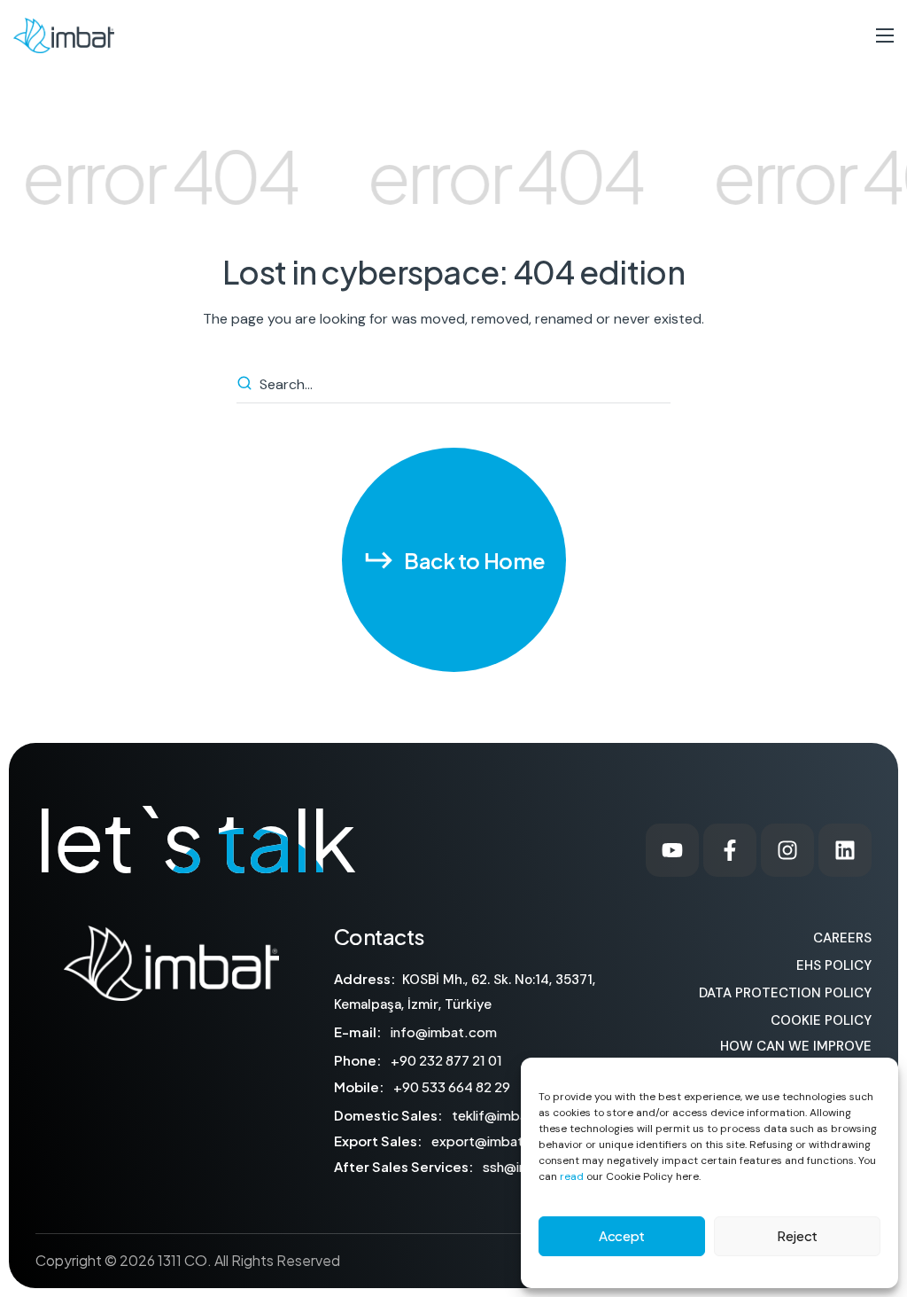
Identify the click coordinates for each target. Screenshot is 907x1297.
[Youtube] (672, 850)
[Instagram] (787, 850)
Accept (622, 1235)
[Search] (247, 384)
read (572, 1176)
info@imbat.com (444, 1031)
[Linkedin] (845, 850)
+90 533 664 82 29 (451, 1086)
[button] (454, 560)
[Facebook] (729, 850)
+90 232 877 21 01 (446, 1059)
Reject (797, 1235)
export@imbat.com (493, 1140)
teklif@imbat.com (509, 1114)
